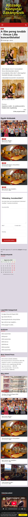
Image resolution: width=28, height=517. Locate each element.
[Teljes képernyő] (24, 509)
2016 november (5, 347)
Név (3, 225)
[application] (14, 503)
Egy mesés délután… (7, 140)
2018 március (4, 342)
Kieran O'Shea (10, 274)
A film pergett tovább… (19, 110)
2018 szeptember (6, 339)
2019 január (4, 336)
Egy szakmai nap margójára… (9, 189)
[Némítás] (22, 509)
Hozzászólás (5, 207)
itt (16, 78)
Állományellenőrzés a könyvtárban (10, 164)
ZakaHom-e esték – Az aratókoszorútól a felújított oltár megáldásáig (13, 106)
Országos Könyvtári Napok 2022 (9, 314)
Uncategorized (5, 391)
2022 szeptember (6, 334)
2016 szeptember (6, 350)
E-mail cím (18, 225)
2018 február (4, 344)
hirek (2, 28)
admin (11, 40)
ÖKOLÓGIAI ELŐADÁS (6, 359)
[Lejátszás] (3, 509)
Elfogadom (23, 514)
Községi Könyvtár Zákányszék (13, 9)
